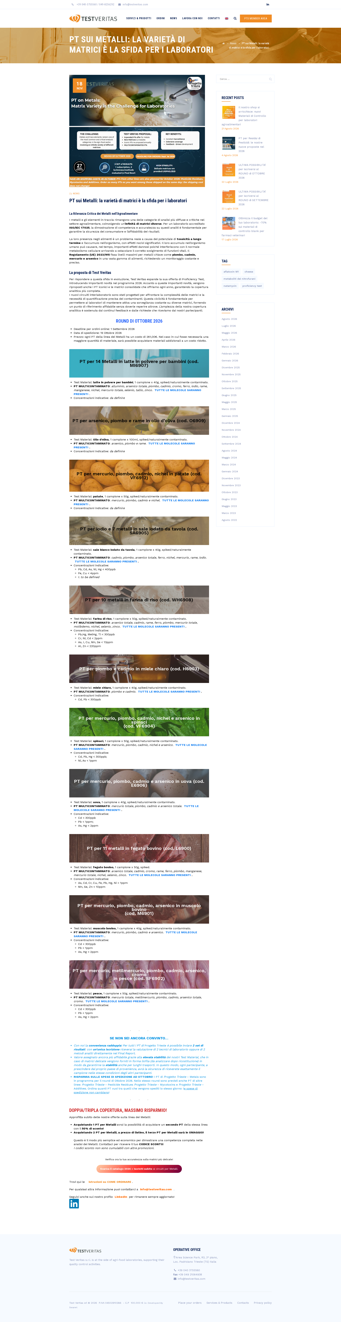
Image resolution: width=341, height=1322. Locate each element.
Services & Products (219, 1302)
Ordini (160, 18)
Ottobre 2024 (230, 436)
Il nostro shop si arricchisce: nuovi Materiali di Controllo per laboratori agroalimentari (244, 116)
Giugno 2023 (229, 499)
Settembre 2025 (231, 388)
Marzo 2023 (229, 513)
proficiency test (252, 285)
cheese (249, 271)
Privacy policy (263, 1302)
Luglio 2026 (229, 325)
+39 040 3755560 (189, 1270)
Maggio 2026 (229, 332)
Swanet (73, 1307)
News (173, 18)
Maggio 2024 (229, 457)
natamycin (230, 285)
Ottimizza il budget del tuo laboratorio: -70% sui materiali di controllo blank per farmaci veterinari (244, 227)
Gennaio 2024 (230, 471)
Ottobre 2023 (230, 492)
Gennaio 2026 (230, 360)
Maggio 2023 (229, 506)
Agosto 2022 (229, 520)
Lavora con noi (192, 18)
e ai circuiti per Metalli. (139, 1168)
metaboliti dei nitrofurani (239, 278)
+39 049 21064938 (190, 1274)
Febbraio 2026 (230, 353)
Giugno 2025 (229, 395)
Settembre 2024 (231, 443)
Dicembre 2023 (231, 478)
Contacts (243, 1302)
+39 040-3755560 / (88, 4)
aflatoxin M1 (231, 271)
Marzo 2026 (229, 346)
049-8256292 (106, 4)
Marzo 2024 (229, 464)
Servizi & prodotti (138, 18)
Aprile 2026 (228, 339)
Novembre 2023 (231, 485)
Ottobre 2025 (230, 381)
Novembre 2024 (231, 429)
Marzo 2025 (229, 409)
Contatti (214, 18)
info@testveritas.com (135, 4)
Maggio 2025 (229, 402)
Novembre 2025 (231, 374)
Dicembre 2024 (231, 422)
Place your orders (190, 1302)
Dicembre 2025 (231, 367)
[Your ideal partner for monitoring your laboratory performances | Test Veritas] (93, 18)
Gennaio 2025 (230, 416)
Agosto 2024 (229, 450)
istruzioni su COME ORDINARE (110, 1182)
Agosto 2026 (229, 318)
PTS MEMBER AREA (255, 18)
